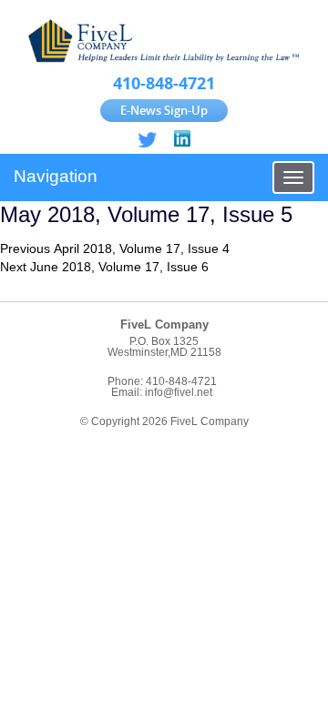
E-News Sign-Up (164, 110)
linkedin (180, 139)
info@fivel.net (178, 392)
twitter (147, 139)
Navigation (55, 176)
